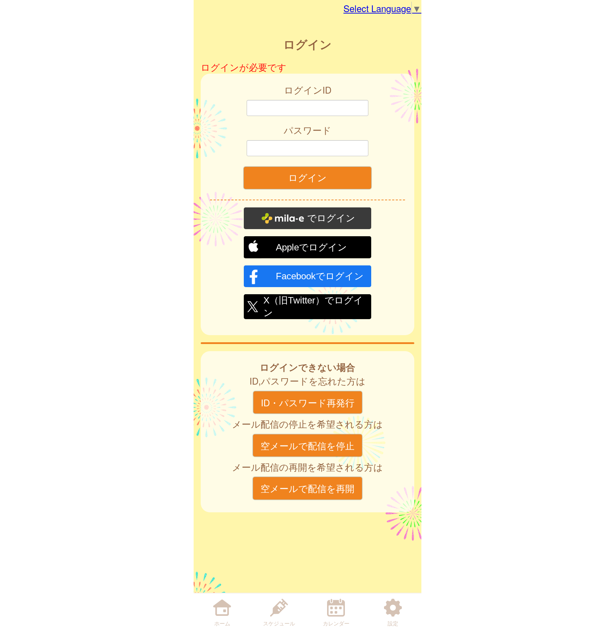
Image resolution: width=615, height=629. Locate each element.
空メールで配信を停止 (307, 445)
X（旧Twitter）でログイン (313, 305)
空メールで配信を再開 (307, 488)
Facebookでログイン (320, 276)
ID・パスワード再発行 (307, 402)
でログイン (331, 218)
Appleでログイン (311, 247)
